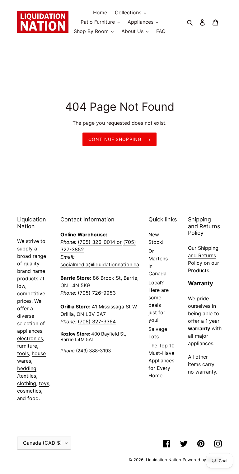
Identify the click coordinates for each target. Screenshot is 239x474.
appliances (29, 331)
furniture (27, 346)
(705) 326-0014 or (100, 242)
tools (23, 353)
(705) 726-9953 (97, 293)
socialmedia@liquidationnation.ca (99, 264)
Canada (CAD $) (42, 443)
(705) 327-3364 (97, 321)
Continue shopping (114, 139)
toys (44, 383)
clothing (26, 383)
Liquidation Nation (163, 459)
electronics (30, 338)
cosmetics (29, 391)
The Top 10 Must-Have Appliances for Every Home (161, 360)
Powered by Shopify (202, 459)
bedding (26, 368)
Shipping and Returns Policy (203, 255)
